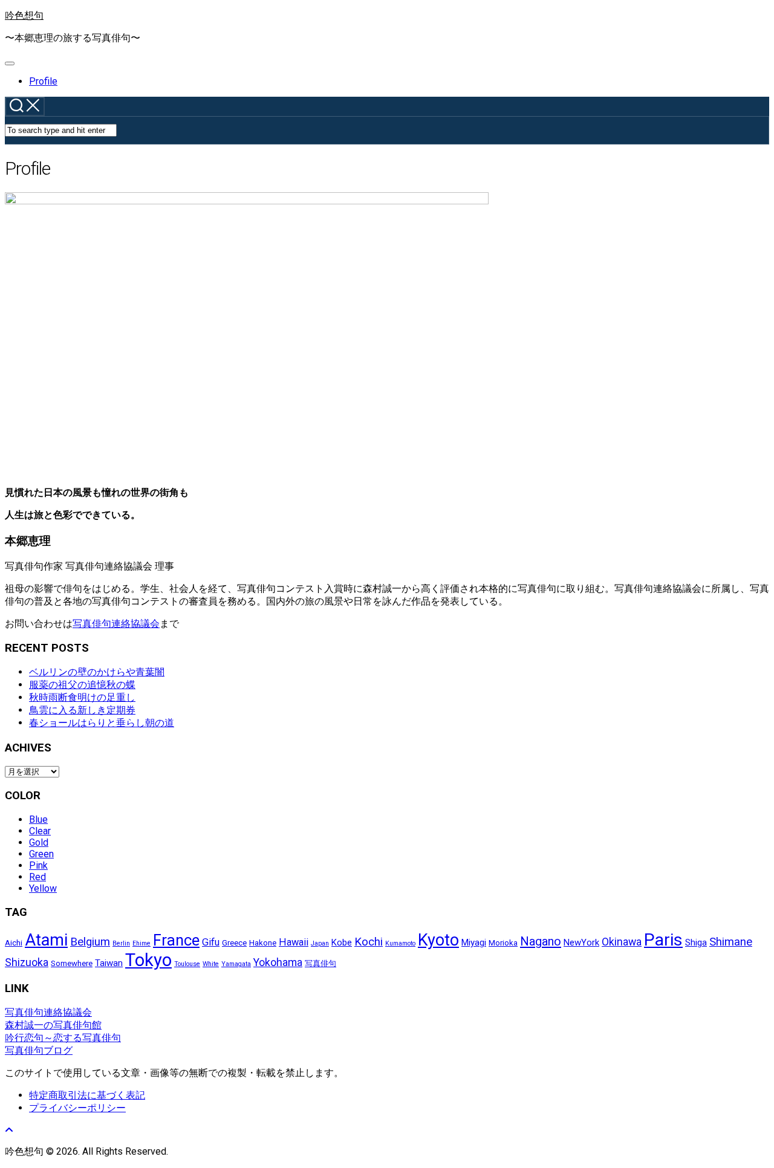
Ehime (141, 943)
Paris (663, 940)
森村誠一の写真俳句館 (53, 1025)
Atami (46, 940)
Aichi (13, 942)
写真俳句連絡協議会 (116, 623)
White (211, 964)
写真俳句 (320, 963)
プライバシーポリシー (77, 1108)
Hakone (262, 942)
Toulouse (187, 964)
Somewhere (72, 963)
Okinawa (622, 942)
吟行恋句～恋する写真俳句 (63, 1037)
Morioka (503, 942)
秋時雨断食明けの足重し (82, 697)
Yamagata (236, 964)
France (176, 940)
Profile (43, 81)
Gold (38, 842)
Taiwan (109, 963)
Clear (40, 831)
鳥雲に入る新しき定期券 (82, 710)
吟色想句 (24, 15)
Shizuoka (26, 962)
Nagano (540, 941)
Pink (38, 865)
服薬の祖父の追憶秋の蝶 (82, 684)
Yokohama (277, 962)
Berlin (121, 943)
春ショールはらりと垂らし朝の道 (101, 722)
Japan (320, 943)
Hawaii (293, 942)
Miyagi (473, 942)
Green (41, 854)
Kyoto (438, 940)
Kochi (368, 942)
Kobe (341, 942)
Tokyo (148, 960)
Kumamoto (400, 943)
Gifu (211, 942)
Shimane (730, 942)
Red (37, 877)
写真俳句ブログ (39, 1050)
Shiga (696, 942)
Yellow (43, 888)
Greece (234, 942)
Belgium (90, 942)
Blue (38, 819)
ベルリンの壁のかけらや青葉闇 (96, 672)
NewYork (581, 942)
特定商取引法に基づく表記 (87, 1095)
